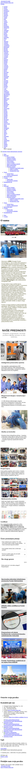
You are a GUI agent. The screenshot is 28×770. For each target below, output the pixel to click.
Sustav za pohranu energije (13, 164)
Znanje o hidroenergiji (12, 175)
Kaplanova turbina (11, 159)
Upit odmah (3, 748)
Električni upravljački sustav (17, 168)
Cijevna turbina (10, 162)
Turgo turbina (10, 161)
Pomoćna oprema (11, 166)
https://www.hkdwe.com (15, 717)
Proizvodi (6, 155)
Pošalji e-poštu (4, 756)
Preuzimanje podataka (12, 180)
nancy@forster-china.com (14, 710)
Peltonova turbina (11, 158)
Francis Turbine (11, 157)
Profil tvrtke (10, 179)
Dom (5, 154)
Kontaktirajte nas (8, 182)
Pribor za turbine (14, 169)
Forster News (10, 173)
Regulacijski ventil (14, 171)
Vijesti (5, 172)
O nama (6, 178)
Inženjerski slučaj (8, 176)
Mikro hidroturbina (11, 165)
